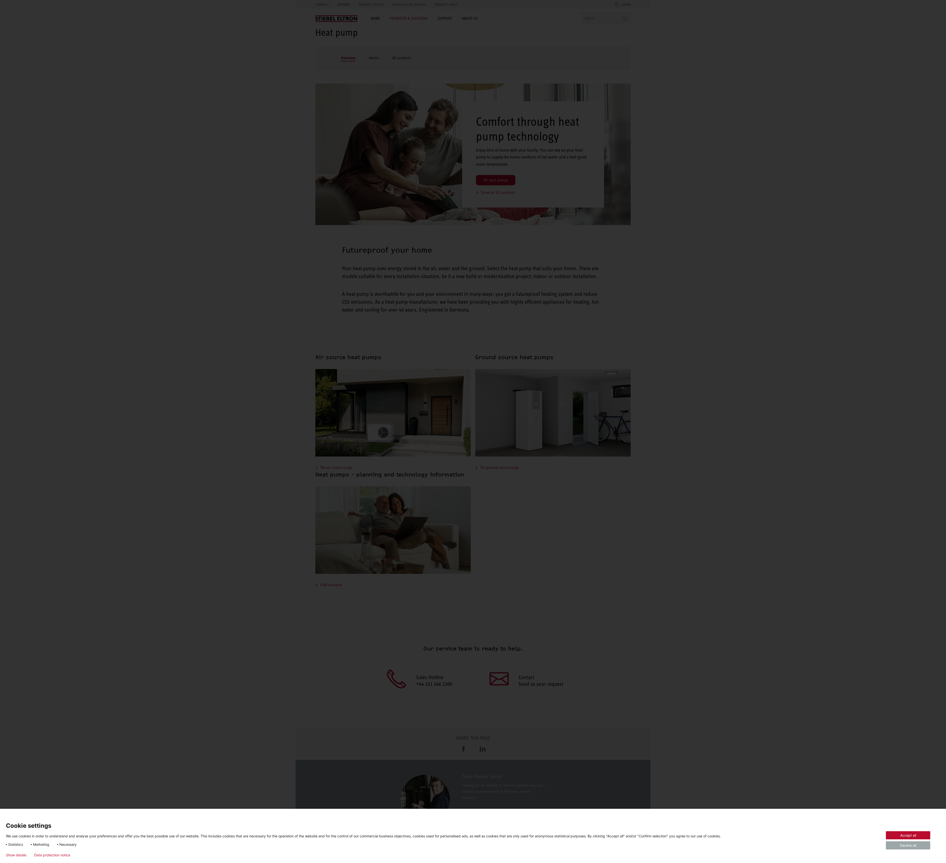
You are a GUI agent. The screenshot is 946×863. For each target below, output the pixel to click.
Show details (16, 855)
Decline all (908, 845)
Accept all (908, 835)
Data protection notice (52, 855)
